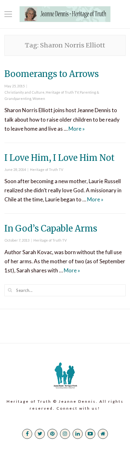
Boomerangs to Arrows (51, 73)
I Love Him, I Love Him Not (59, 157)
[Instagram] (65, 434)
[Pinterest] (52, 434)
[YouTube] (90, 434)
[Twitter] (40, 434)
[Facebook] (27, 434)
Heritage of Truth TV (62, 92)
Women (38, 98)
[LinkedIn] (78, 434)
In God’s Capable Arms (50, 228)
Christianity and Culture (24, 92)
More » (76, 128)
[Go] (10, 290)
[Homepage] (103, 434)
